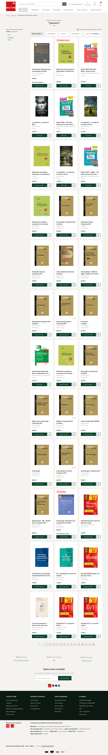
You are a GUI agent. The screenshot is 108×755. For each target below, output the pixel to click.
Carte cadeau (34, 700)
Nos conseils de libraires (21, 660)
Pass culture (34, 706)
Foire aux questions (12, 700)
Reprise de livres (35, 703)
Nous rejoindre (59, 706)
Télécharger (88, 85)
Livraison (8, 703)
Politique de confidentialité (87, 703)
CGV (80, 709)
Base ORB (58, 711)
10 (79, 644)
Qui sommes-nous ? (61, 700)
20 (82, 644)
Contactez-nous (86, 660)
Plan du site (82, 714)
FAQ (54, 660)
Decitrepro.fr (59, 709)
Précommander (64, 536)
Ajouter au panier (39, 85)
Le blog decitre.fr (35, 709)
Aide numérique (10, 711)
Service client (10, 714)
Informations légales (85, 700)
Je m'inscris (65, 678)
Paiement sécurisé (11, 706)
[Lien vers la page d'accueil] (11, 6)
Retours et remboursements (14, 709)
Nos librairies (59, 703)
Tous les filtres (36, 33)
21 (86, 644)
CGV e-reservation (84, 711)
